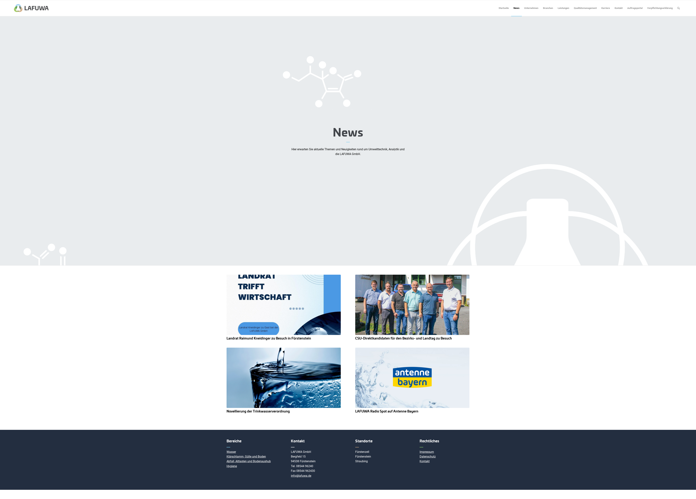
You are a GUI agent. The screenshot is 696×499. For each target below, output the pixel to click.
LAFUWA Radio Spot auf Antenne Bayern (386, 411)
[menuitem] (503, 8)
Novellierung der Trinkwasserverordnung (258, 411)
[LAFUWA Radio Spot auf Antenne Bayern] (412, 378)
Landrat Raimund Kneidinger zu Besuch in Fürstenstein (269, 338)
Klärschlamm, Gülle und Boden (246, 456)
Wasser (231, 452)
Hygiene (232, 466)
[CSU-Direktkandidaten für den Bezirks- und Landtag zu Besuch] (412, 305)
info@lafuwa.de (301, 475)
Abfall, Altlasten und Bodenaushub (249, 461)
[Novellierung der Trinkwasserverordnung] (284, 378)
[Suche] (678, 8)
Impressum (427, 452)
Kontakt (425, 461)
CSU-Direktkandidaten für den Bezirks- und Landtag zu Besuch (403, 338)
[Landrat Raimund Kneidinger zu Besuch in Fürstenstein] (284, 305)
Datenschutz (428, 456)
